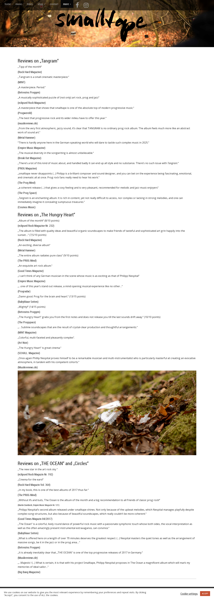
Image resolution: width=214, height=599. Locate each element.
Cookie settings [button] (189, 593)
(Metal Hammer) (26, 137)
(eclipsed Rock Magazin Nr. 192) (35, 474)
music (19, 4)
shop (41, 4)
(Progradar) (24, 291)
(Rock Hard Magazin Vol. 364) (34, 485)
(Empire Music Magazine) (31, 148)
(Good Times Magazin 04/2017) (35, 519)
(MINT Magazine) (27, 332)
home (8, 4)
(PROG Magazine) (27, 168)
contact (54, 4)
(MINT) (21, 82)
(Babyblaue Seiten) (28, 302)
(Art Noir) (23, 342)
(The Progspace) (27, 322)
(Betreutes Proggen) (29, 92)
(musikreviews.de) (28, 123)
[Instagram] (86, 5)
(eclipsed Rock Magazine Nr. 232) (36, 226)
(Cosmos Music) (26, 207)
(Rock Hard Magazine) (30, 72)
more (66, 4)
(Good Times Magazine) (31, 271)
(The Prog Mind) (26, 182)
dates (30, 4)
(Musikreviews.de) (28, 367)
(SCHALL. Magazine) (29, 353)
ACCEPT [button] (205, 593)
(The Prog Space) (27, 193)
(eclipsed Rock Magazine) (32, 103)
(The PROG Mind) (27, 260)
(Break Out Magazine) (29, 158)
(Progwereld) (25, 113)
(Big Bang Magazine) (29, 572)
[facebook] (77, 5)
